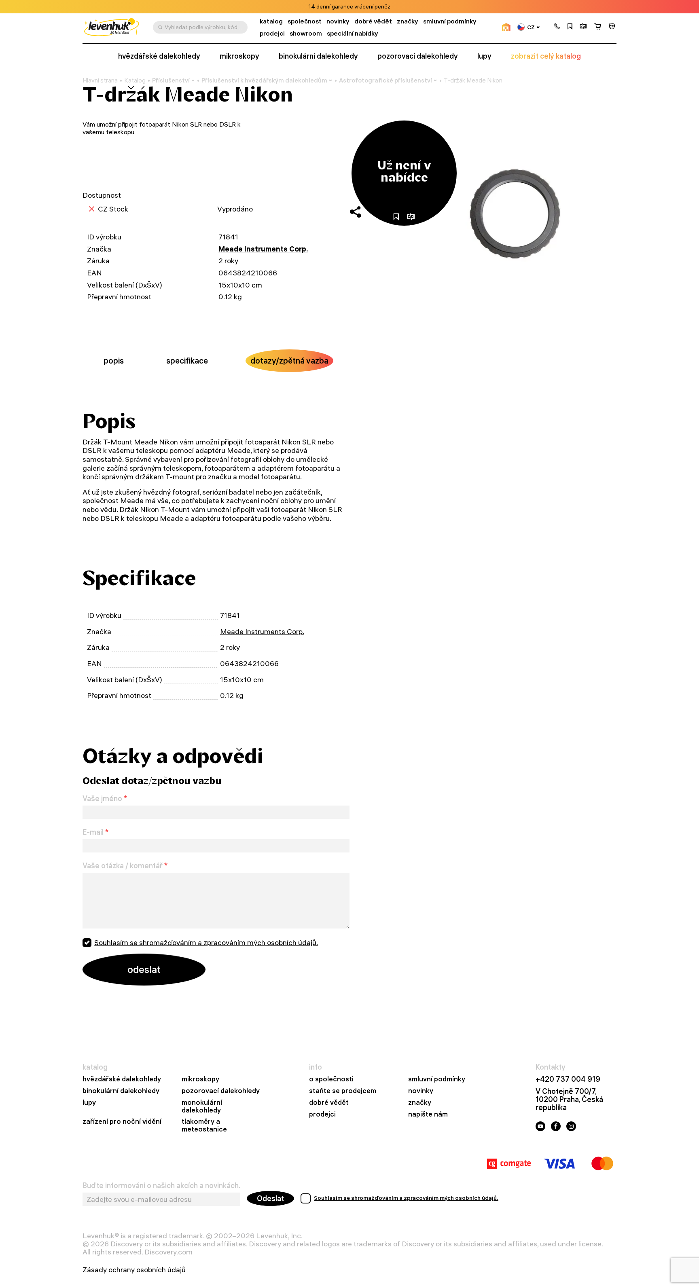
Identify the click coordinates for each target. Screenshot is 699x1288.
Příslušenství (171, 80)
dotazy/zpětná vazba (289, 360)
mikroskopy (239, 56)
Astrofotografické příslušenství (385, 80)
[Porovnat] (583, 27)
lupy (484, 56)
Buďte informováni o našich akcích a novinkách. (161, 1185)
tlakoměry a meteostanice (204, 1125)
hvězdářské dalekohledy (159, 56)
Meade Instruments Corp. (263, 249)
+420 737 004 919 (568, 1079)
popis (114, 360)
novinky (338, 21)
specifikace (187, 360)
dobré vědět (373, 21)
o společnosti (331, 1079)
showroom (306, 33)
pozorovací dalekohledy (417, 56)
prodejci (272, 33)
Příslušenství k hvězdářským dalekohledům (264, 80)
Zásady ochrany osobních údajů (134, 1270)
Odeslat (270, 1198)
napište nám (428, 1114)
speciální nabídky (352, 33)
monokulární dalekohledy (202, 1106)
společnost (305, 21)
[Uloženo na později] (570, 27)
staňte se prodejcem (342, 1091)
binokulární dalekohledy (318, 56)
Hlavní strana (100, 80)
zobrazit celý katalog (546, 56)
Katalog (135, 80)
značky (407, 21)
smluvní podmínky (450, 21)
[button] (557, 27)
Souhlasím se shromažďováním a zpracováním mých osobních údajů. (206, 942)
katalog (271, 21)
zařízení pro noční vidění (122, 1121)
